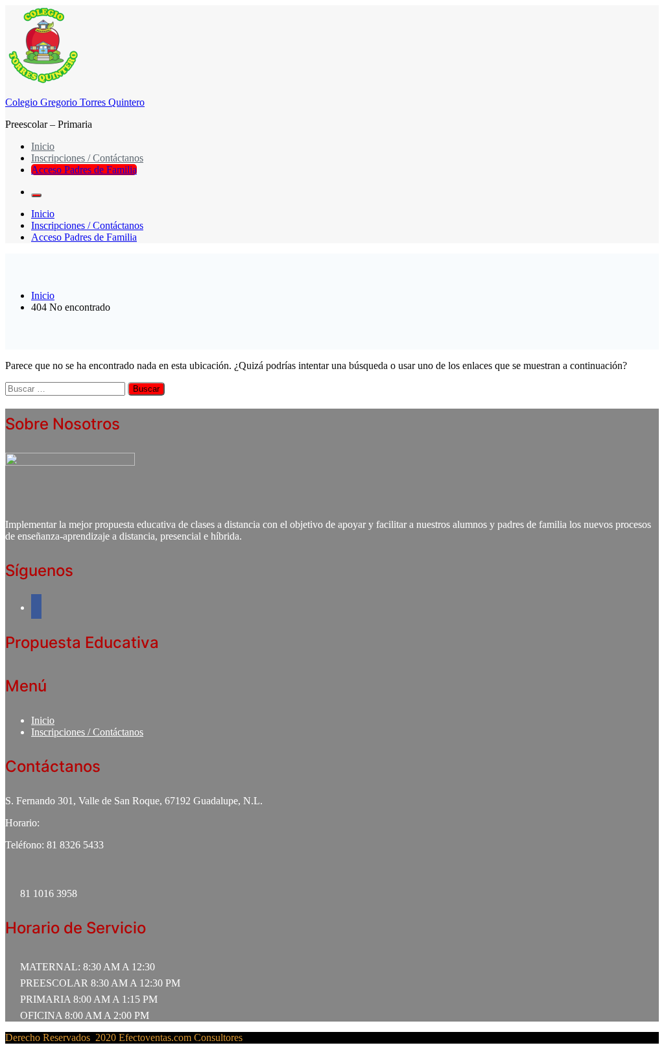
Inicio (42, 146)
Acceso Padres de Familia (84, 169)
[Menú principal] (36, 195)
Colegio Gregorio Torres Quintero (75, 102)
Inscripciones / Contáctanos (87, 157)
